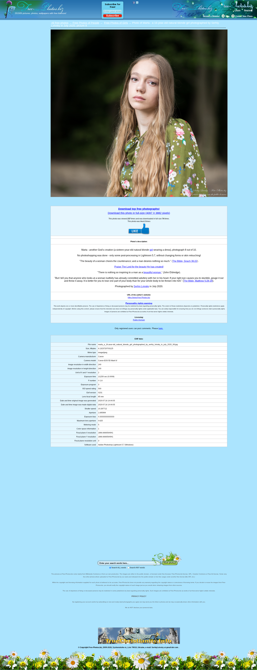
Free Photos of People (86, 22)
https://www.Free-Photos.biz (139, 298)
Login (237, 10)
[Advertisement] (139, 502)
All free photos (59, 22)
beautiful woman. (153, 272)
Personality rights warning (139, 303)
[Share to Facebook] (134, 2)
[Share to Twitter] (137, 2)
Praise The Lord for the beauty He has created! (138, 266)
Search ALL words (118, 568)
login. (161, 328)
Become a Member (211, 16)
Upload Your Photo (244, 16)
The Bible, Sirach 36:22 (184, 261)
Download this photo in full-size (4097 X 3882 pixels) (139, 213)
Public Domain (139, 320)
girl (151, 250)
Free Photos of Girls (116, 22)
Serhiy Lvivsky (141, 286)
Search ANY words (137, 568)
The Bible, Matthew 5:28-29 (198, 281)
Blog (227, 16)
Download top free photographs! (139, 208)
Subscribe (112, 15)
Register (248, 10)
